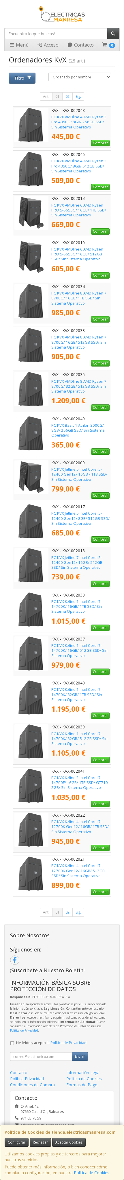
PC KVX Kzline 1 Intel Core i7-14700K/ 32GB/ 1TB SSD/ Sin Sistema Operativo (76, 694)
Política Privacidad (27, 1078)
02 (67, 96)
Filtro (19, 78)
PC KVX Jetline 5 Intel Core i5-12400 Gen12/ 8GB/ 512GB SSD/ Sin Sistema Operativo (80, 518)
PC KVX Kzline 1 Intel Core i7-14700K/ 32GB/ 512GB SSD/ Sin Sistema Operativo (79, 738)
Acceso (51, 45)
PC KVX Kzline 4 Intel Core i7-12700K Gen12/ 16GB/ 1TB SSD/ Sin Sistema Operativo (80, 826)
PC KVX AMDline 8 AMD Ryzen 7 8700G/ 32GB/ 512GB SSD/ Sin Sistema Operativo (78, 386)
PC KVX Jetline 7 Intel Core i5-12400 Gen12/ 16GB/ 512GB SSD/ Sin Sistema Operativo (76, 562)
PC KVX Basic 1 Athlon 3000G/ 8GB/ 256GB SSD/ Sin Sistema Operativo (78, 430)
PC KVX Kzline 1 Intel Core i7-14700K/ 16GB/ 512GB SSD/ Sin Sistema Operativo (79, 650)
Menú (22, 45)
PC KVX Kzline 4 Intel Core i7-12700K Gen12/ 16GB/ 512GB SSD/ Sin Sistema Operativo (78, 870)
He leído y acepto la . (51, 1042)
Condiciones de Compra (32, 1084)
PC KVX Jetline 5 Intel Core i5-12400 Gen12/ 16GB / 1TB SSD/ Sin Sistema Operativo (79, 474)
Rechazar (40, 1142)
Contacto (83, 45)
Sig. (78, 96)
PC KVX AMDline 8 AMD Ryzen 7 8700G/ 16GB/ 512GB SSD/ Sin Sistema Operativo (78, 342)
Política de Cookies (91, 1172)
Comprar (100, 143)
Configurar (16, 1142)
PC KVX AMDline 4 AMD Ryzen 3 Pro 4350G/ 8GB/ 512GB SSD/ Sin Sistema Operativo (78, 166)
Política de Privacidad (24, 1030)
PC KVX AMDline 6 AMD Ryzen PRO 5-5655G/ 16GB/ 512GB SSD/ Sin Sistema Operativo (77, 254)
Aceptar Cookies (68, 1142)
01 (57, 96)
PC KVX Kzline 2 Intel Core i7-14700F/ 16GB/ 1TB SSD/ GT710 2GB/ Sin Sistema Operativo (79, 782)
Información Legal (83, 1072)
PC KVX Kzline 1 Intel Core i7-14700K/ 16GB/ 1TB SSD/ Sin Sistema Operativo (76, 606)
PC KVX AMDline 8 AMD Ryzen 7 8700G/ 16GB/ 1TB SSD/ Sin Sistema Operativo (78, 298)
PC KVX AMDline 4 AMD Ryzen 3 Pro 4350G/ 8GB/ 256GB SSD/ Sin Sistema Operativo (78, 122)
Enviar (80, 1056)
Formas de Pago (81, 1084)
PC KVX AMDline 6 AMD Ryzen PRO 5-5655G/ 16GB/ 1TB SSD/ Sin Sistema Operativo (78, 210)
